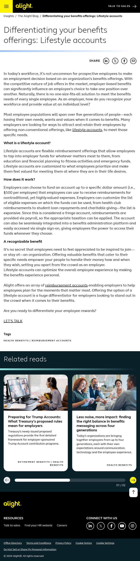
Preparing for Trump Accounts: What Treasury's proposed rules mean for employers (35, 421)
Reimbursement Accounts (52, 341)
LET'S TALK (13, 321)
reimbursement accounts (66, 285)
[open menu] (6, 6)
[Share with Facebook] (124, 61)
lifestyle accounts (87, 130)
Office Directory (13, 543)
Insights (9, 16)
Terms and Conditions (38, 543)
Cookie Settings (105, 543)
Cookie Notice (84, 543)
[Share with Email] (133, 61)
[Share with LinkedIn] (106, 61)
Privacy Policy (63, 543)
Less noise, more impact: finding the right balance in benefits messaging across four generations (104, 423)
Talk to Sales (119, 6)
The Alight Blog (28, 16)
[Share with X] (115, 61)
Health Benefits (16, 341)
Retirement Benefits (34, 462)
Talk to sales (12, 525)
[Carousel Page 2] (97, 480)
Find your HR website (38, 525)
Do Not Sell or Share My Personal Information (30, 549)
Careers (62, 525)
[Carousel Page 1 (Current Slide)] (42, 480)
